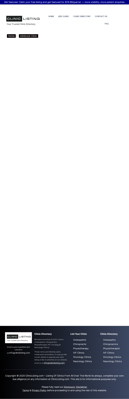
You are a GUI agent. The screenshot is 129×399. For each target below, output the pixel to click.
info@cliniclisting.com (19, 352)
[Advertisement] (64, 161)
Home (51, 16)
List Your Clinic (78, 334)
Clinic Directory (82, 16)
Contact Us (101, 16)
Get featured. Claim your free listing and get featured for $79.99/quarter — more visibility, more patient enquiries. (64, 2)
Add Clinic (63, 16)
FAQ (106, 23)
